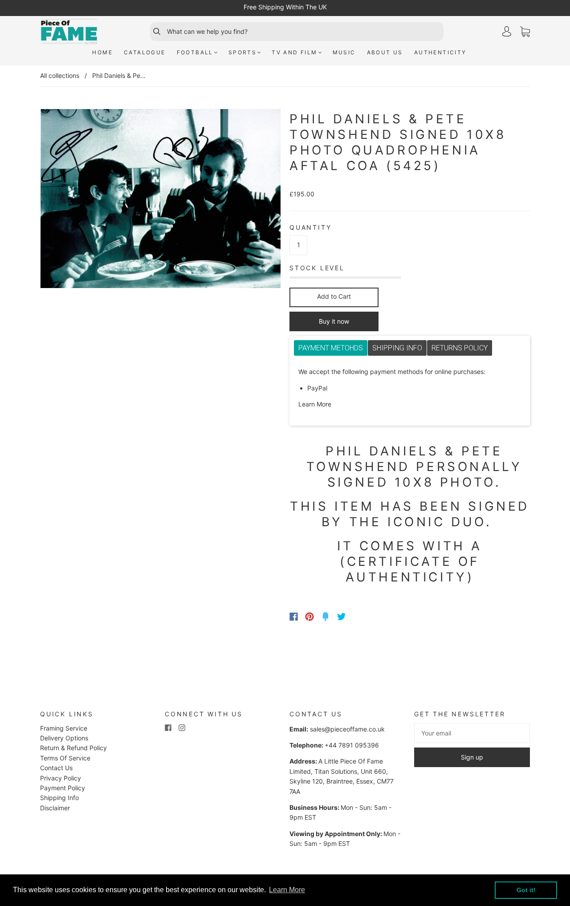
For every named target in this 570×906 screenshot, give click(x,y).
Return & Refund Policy (73, 748)
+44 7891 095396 (352, 745)
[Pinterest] (309, 616)
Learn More (314, 404)
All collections (59, 75)
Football (195, 52)
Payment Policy (62, 788)
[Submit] (152, 31)
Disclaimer (55, 808)
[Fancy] (326, 616)
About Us (385, 52)
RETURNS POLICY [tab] (460, 348)
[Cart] (525, 32)
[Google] (360, 616)
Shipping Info (59, 797)
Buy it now (334, 321)
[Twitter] (342, 616)
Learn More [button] (287, 890)
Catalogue (145, 52)
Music (344, 52)
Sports (242, 52)
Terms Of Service (65, 758)
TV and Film (294, 52)
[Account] (506, 31)
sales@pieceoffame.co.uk (347, 729)
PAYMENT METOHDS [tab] (330, 348)
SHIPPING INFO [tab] (397, 348)
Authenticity (440, 52)
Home (102, 52)
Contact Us (56, 768)
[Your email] (472, 733)
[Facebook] (293, 616)
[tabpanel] (409, 388)
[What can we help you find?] (304, 31)
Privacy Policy (60, 778)
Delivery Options (64, 738)
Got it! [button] (526, 890)
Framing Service (63, 728)
